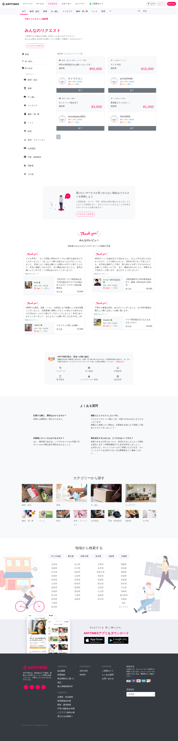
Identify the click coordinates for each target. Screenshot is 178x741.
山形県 (54, 584)
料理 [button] (103, 11)
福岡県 (124, 572)
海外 (124, 603)
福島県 (54, 587)
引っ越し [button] (55, 11)
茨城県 (54, 591)
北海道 (54, 564)
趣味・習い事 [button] (82, 11)
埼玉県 (98, 556)
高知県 (124, 568)
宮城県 (54, 576)
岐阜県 (77, 584)
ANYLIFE (84, 671)
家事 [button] (45, 11)
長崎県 (124, 580)
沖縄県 (124, 599)
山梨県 (77, 576)
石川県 (77, 568)
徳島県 (101, 595)
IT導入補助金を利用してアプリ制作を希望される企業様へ (66, 712)
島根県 (101, 580)
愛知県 (77, 591)
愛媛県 (124, 564)
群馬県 (54, 599)
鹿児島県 (124, 595)
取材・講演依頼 (64, 705)
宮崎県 (124, 591)
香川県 (101, 599)
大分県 (124, 587)
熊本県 (124, 584)
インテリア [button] (67, 11)
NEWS (83, 675)
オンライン (124, 607)
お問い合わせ (108, 679)
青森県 (54, 568)
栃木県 (54, 595)
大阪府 (111, 556)
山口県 (101, 591)
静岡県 (77, 587)
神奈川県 (84, 556)
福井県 (77, 572)
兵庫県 (101, 564)
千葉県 (54, 603)
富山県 (77, 564)
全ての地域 (56, 556)
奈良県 (101, 568)
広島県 (101, 587)
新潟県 (54, 607)
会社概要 (61, 671)
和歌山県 (100, 572)
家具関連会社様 (64, 701)
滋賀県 (77, 599)
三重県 (77, 595)
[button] (151, 4)
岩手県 (54, 572)
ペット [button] (94, 11)
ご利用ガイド (108, 671)
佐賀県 (124, 576)
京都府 (124, 556)
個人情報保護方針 (65, 686)
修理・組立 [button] (34, 11)
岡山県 (101, 584)
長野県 (77, 580)
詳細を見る (120, 362)
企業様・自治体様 (65, 697)
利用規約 (61, 675)
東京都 (71, 556)
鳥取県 (101, 576)
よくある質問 (108, 675)
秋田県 (54, 580)
